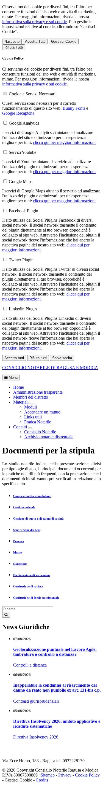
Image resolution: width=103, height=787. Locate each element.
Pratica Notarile (37, 422)
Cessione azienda (24, 507)
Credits (42, 780)
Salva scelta (62, 358)
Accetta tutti (14, 358)
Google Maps (20, 181)
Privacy (64, 775)
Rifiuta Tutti (13, 47)
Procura (18, 541)
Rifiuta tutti (38, 358)
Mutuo (17, 552)
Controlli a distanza (30, 665)
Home (18, 387)
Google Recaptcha (18, 113)
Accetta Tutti (35, 41)
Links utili (33, 417)
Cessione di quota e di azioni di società (38, 518)
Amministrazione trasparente (38, 392)
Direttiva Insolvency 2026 (35, 737)
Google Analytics (24, 123)
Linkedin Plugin (23, 309)
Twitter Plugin (21, 259)
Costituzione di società (28, 586)
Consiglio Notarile (40, 431)
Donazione (20, 563)
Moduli (30, 407)
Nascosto (12, 41)
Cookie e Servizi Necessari (32, 94)
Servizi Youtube (22, 152)
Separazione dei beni (26, 529)
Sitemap (48, 775)
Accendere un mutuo (42, 412)
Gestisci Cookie (63, 41)
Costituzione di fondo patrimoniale (36, 597)
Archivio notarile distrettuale (48, 436)
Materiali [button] (21, 402)
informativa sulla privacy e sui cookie (34, 21)
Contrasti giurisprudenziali (36, 701)
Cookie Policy (87, 775)
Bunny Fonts (74, 108)
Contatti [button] (20, 427)
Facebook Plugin (23, 210)
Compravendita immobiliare (32, 496)
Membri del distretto (30, 397)
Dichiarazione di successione (31, 575)
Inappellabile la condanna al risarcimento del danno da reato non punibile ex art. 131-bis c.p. (57, 687)
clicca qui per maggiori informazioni (64, 142)
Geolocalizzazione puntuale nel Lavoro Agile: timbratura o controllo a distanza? (55, 652)
